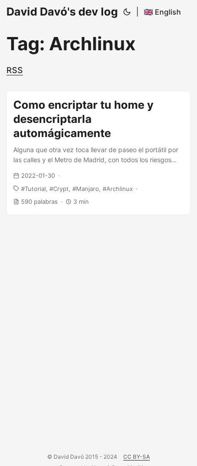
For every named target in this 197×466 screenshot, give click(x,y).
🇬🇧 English (162, 11)
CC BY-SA (136, 456)
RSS (14, 70)
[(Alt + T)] (126, 12)
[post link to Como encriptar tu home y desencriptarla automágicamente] (98, 153)
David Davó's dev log (62, 11)
